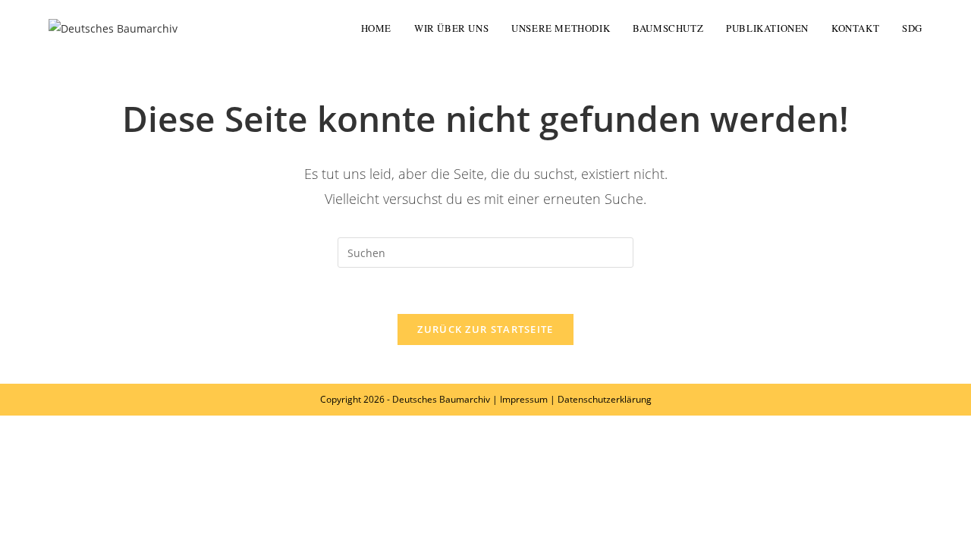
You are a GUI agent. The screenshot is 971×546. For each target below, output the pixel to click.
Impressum (524, 399)
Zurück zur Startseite (485, 329)
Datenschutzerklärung (605, 399)
